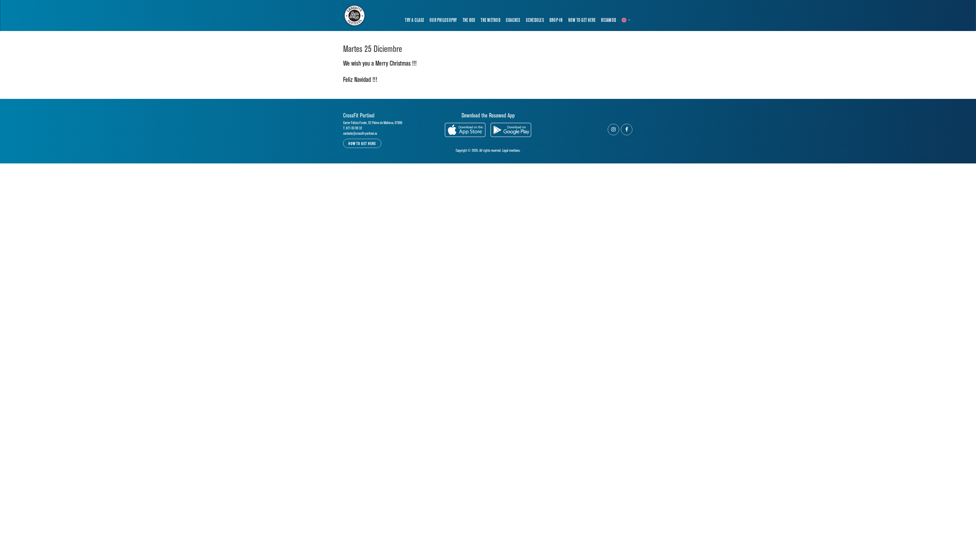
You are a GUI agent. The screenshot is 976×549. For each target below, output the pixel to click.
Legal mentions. (511, 150)
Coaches (513, 20)
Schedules (535, 20)
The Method (490, 20)
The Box (469, 20)
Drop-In (556, 20)
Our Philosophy (443, 20)
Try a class (414, 20)
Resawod (608, 20)
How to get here (582, 20)
